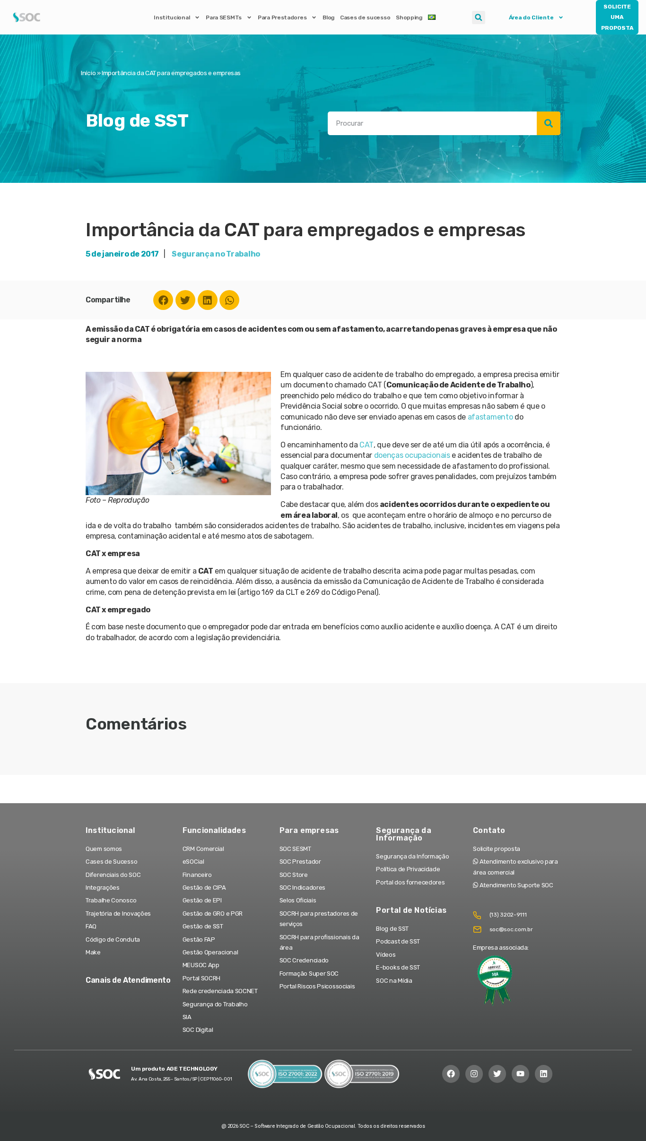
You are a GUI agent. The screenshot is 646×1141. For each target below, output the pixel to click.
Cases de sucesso (365, 17)
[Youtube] (520, 1073)
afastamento (491, 416)
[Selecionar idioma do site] (431, 17)
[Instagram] (474, 1073)
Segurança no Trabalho (216, 253)
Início (88, 73)
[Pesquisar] (548, 123)
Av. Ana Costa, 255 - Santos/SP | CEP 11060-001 (181, 1079)
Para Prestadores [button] (282, 17)
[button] (478, 17)
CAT (366, 444)
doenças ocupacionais (412, 455)
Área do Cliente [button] (531, 17)
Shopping (409, 17)
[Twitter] (185, 300)
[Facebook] (163, 300)
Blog (328, 17)
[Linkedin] (208, 300)
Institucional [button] (172, 17)
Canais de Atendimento (128, 980)
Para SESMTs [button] (224, 17)
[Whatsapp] (229, 300)
